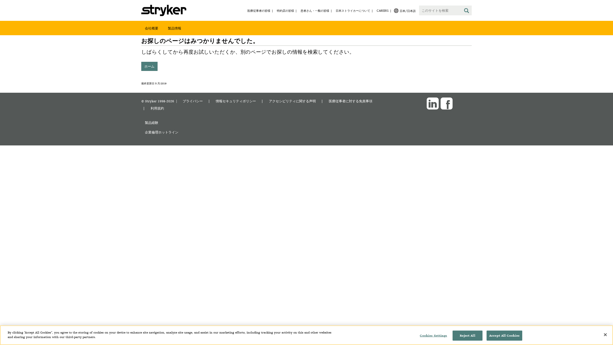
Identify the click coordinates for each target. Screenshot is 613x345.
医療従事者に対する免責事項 (350, 101)
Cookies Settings (433, 335)
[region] (306, 335)
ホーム (149, 66)
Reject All (467, 335)
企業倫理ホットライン (161, 132)
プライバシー (193, 101)
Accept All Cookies (504, 335)
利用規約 (157, 108)
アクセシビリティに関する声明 (292, 101)
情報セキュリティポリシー (236, 101)
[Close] (605, 334)
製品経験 (151, 122)
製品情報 (174, 28)
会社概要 (151, 28)
